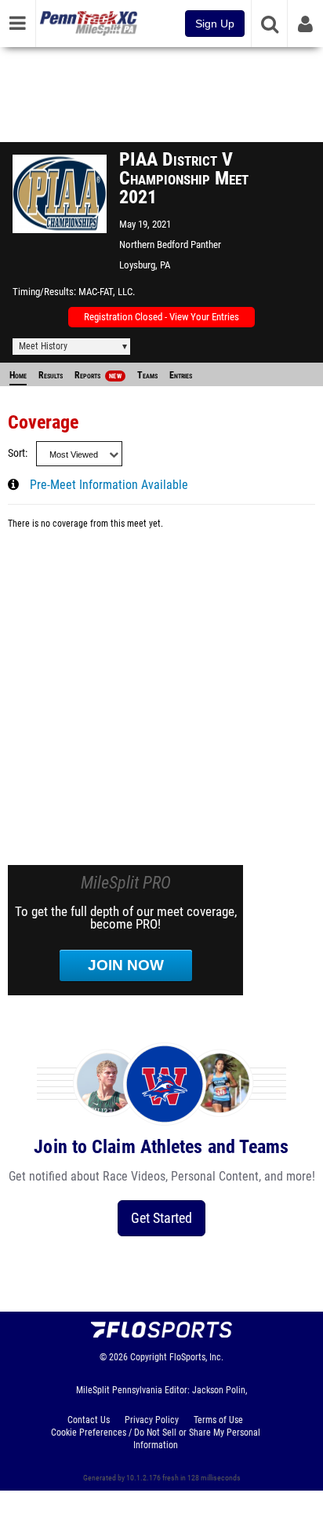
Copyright (148, 1357)
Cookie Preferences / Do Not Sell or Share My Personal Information (155, 1439)
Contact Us (88, 1419)
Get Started (161, 1218)
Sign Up (214, 23)
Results (50, 375)
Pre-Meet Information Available (109, 485)
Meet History (43, 346)
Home (18, 375)
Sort (16, 453)
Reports (98, 375)
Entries (180, 375)
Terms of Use (218, 1419)
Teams (147, 375)
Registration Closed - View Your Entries (161, 317)
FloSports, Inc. (196, 1357)
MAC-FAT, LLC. (106, 291)
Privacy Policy (152, 1419)
